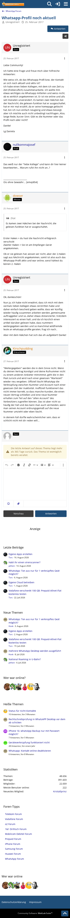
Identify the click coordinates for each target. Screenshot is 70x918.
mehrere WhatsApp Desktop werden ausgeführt (35, 650)
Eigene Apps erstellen (20, 554)
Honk (11, 626)
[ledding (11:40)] (31, 687)
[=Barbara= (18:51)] (25, 687)
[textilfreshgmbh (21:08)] (19, 687)
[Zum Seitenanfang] (64, 913)
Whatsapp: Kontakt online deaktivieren (30, 750)
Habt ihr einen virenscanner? (24, 562)
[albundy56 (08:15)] (37, 687)
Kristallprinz (60, 791)
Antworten (51, 513)
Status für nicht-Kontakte (22, 710)
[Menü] (66, 4)
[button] (8, 503)
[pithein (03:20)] (13, 687)
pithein (12, 566)
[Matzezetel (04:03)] (7, 687)
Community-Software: (35, 913)
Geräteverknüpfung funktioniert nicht (29, 742)
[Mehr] (64, 58)
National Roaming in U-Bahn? (25, 659)
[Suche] (49, 4)
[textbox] (35, 484)
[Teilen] (65, 36)
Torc (11, 557)
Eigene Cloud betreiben (21, 582)
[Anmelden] (57, 4)
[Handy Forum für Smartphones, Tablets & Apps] (13, 4)
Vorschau (19, 513)
